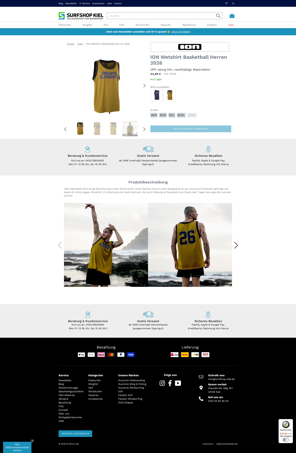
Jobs (109, 3)
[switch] (286, 440)
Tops (80, 43)
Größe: (154, 110)
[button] (144, 86)
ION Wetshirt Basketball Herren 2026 (108, 43)
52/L (172, 115)
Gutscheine (98, 3)
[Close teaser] (32, 440)
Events (117, 3)
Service (86, 3)
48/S (154, 115)
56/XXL (192, 115)
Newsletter (71, 3)
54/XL (181, 115)
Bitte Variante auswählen (190, 128)
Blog (61, 3)
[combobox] (164, 15)
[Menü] (291, 421)
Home (70, 43)
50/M (163, 115)
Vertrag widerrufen (75, 433)
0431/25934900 (95, 160)
